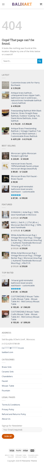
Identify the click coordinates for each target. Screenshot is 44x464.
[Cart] (41, 4)
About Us (6, 419)
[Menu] (3, 4)
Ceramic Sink (8, 371)
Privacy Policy (8, 409)
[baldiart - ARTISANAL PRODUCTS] (22, 4)
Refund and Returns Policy (14, 414)
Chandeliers (7, 376)
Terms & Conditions (11, 404)
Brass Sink (6, 367)
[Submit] (39, 61)
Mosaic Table (8, 385)
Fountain (6, 390)
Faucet (5, 381)
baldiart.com (7, 352)
